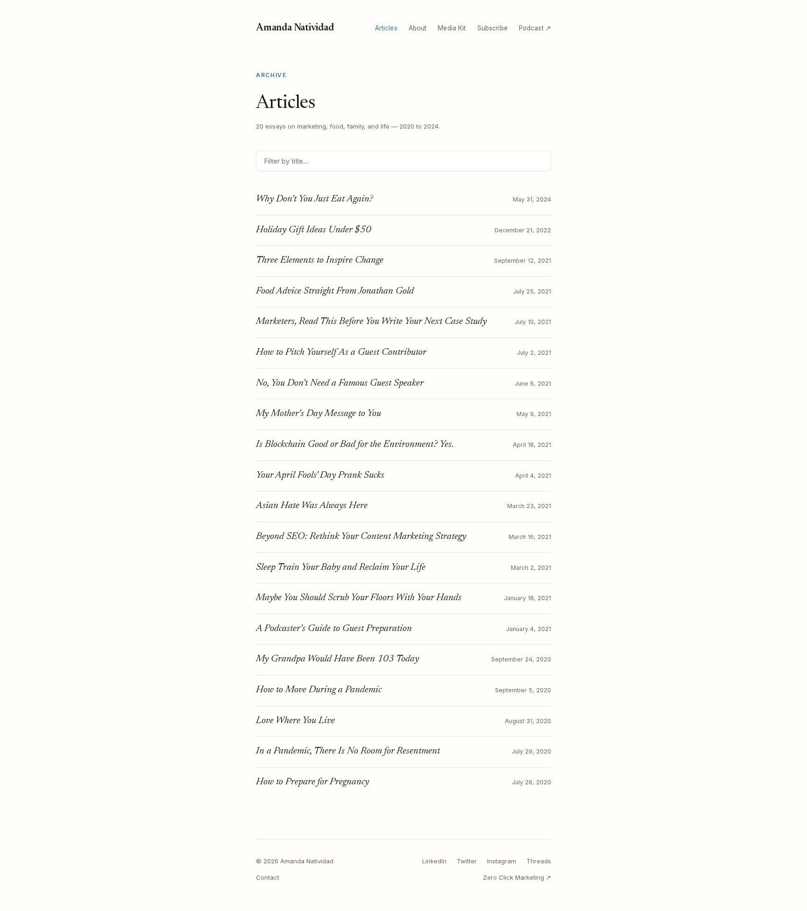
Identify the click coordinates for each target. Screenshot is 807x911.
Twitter (467, 861)
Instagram (501, 861)
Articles (386, 28)
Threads (538, 861)
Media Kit (452, 28)
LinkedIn (434, 861)
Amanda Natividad (295, 28)
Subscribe (492, 28)
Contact (267, 877)
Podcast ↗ (535, 28)
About (418, 28)
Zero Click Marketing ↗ (517, 877)
